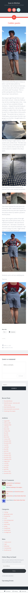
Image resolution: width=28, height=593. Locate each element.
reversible (6, 522)
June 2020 (6, 447)
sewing (5, 526)
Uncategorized (7, 532)
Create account (7, 542)
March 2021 (6, 437)
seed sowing (7, 524)
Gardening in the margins (9, 411)
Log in (5, 544)
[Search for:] (14, 384)
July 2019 (6, 463)
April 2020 (6, 451)
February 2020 (7, 453)
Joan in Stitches (14, 3)
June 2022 (6, 427)
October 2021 (7, 431)
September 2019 (7, 459)
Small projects (7, 530)
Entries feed (6, 546)
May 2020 (6, 449)
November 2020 (7, 443)
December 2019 (7, 455)
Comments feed (7, 548)
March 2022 (6, 429)
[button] (6, 198)
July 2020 (6, 445)
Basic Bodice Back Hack (9, 407)
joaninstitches (8, 347)
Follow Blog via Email (9, 557)
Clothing (6, 512)
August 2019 (6, 461)
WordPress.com (7, 550)
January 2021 (7, 439)
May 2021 (6, 433)
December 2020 (7, 441)
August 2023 (6, 421)
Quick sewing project (8, 520)
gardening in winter (8, 514)
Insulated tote (7, 516)
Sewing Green (7, 528)
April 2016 (6, 469)
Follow (14, 571)
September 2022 (7, 425)
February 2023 (7, 423)
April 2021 (6, 435)
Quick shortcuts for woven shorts (11, 409)
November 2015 (7, 473)
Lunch (5, 518)
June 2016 (6, 465)
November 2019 (7, 457)
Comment (20, 376)
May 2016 (6, 467)
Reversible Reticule (8, 401)
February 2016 (7, 471)
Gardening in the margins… (16, 487)
